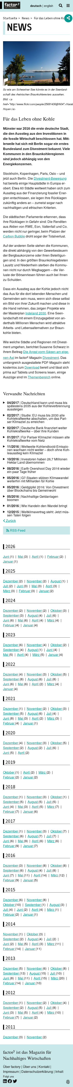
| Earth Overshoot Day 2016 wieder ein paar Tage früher (38, 470)
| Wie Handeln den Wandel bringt (37, 505)
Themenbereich (39, 377)
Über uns (29, 1066)
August (55, 581)
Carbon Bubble (14, 236)
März (7, 590)
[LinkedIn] (5, 1081)
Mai (21, 556)
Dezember (11, 581)
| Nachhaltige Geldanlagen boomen (32, 498)
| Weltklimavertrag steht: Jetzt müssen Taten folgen (38, 513)
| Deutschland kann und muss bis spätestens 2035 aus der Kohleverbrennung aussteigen (38, 405)
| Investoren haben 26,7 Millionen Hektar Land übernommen (37, 461)
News (25, 18)
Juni (6, 556)
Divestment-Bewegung (50, 178)
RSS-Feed (17, 530)
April (35, 556)
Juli (6, 586)
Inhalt (59, 1071)
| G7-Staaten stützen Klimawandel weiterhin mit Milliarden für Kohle (38, 479)
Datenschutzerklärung (37, 1071)
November (35, 581)
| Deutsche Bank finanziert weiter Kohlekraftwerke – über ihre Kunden (37, 429)
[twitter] (15, 1081)
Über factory (11, 1066)
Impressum (11, 1071)
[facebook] (10, 1081)
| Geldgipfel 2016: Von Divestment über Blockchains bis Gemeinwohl (38, 489)
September (11, 615)
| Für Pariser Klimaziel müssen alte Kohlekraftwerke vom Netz (38, 439)
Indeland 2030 (35, 313)
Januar (8, 561)
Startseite (10, 18)
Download (32, 367)
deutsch (36, 6)
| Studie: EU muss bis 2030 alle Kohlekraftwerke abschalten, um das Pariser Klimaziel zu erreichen (37, 418)
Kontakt (44, 1066)
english (48, 5)
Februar (53, 556)
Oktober (56, 610)
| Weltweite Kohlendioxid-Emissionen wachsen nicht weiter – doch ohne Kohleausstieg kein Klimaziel (38, 449)
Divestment (51, 357)
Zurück (10, 520)
